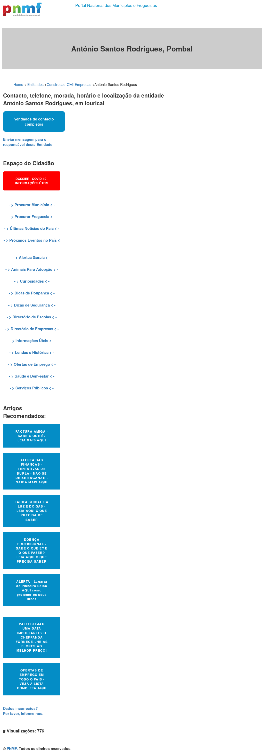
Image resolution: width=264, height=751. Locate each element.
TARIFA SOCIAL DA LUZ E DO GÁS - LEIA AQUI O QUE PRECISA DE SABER (31, 511)
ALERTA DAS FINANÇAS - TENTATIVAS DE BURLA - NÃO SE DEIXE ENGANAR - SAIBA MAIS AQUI (31, 471)
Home (18, 84)
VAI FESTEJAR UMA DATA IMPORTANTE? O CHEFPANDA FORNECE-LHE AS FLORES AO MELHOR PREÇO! (32, 637)
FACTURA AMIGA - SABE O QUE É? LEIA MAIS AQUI (31, 435)
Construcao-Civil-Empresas (69, 84)
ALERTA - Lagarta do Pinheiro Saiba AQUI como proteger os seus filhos (31, 590)
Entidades (35, 84)
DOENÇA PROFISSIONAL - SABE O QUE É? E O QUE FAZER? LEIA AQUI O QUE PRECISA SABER (31, 550)
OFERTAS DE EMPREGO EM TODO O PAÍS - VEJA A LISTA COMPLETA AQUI (32, 679)
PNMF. (12, 748)
